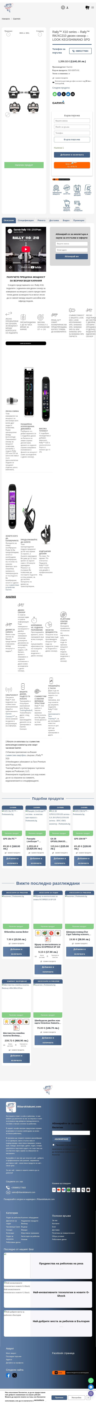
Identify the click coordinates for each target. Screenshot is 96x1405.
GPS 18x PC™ (10, 839)
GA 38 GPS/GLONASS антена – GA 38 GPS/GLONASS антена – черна (57, 840)
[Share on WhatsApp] (55, 94)
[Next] (94, 838)
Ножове (24, 1239)
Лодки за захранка (10, 1237)
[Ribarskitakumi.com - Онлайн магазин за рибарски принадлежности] (9, 7)
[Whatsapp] (91, 1380)
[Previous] (2, 838)
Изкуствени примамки (30, 1233)
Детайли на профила (14, 1363)
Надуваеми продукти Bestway (29, 1222)
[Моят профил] (67, 7)
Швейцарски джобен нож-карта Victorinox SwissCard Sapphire (48, 1022)
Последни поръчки (13, 1356)
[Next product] (8, 34)
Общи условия (58, 1236)
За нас (55, 1220)
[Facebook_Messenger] (91, 1387)
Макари (24, 1230)
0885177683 (82, 51)
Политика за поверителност (63, 1233)
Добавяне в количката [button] (12, 860)
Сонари (9, 1230)
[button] (63, 7)
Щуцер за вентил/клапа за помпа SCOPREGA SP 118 (47, 945)
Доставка (56, 1230)
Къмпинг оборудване (29, 1218)
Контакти (55, 1224)
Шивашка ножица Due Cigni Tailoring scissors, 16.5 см (77, 933)
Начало (6, 18)
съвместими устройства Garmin (12, 587)
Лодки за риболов (13, 1218)
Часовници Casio (13, 1227)
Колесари (10, 1233)
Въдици (24, 1227)
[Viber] (91, 1393)
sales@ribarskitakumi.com (23, 1192)
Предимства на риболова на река (61, 1263)
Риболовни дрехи (13, 1242)
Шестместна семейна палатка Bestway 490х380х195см (13, 1034)
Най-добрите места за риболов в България (61, 1321)
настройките (39, 1400)
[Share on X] (64, 94)
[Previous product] (40, 34)
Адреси (9, 1360)
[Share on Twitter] (68, 94)
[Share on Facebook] (59, 94)
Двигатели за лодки (11, 1222)
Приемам (59, 1397)
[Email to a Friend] (73, 94)
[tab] (9, 220)
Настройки (76, 1397)
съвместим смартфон (16, 755)
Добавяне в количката (72, 155)
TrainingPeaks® (26, 710)
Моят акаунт (11, 1353)
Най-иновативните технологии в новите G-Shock (61, 1294)
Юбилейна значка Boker (16, 932)
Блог (54, 1227)
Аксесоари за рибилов (30, 1236)
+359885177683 (18, 1188)
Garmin (16, 18)
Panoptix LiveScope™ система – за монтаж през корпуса (33, 840)
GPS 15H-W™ (80, 839)
